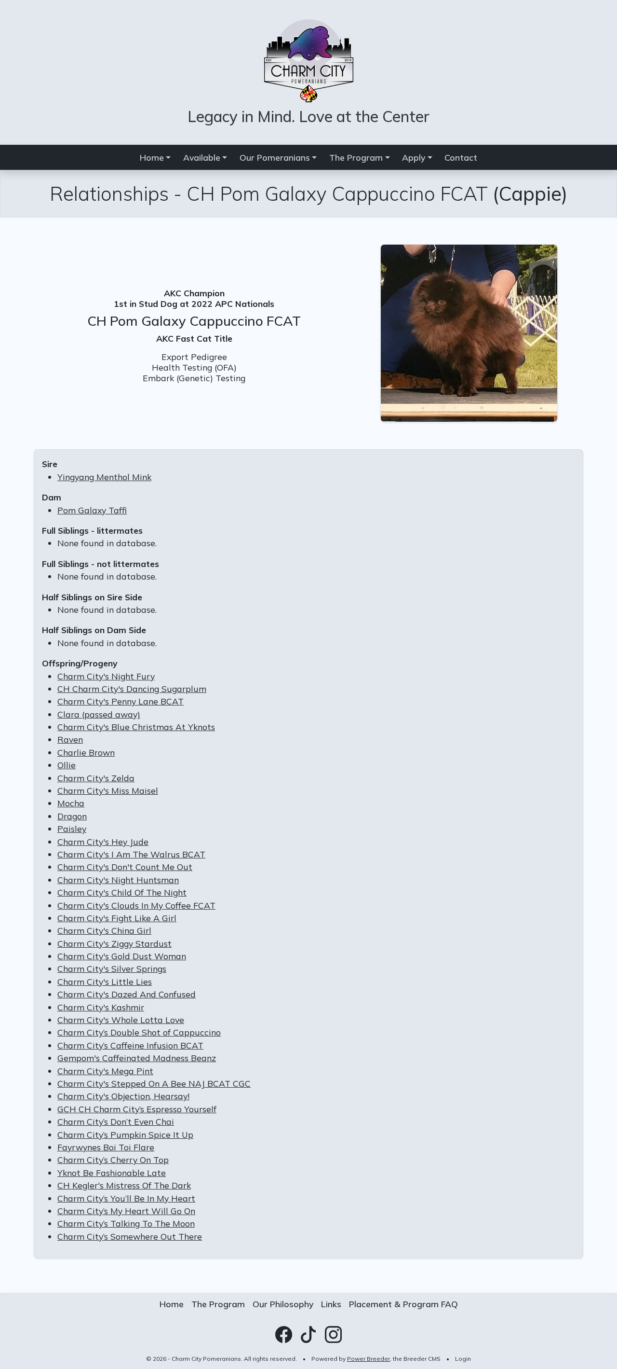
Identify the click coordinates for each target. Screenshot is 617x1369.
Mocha (70, 803)
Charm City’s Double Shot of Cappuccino (139, 1032)
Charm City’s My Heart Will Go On (126, 1210)
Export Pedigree (194, 356)
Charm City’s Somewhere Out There (129, 1236)
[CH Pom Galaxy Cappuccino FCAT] (469, 332)
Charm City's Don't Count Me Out (124, 866)
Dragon (72, 816)
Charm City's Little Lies (104, 981)
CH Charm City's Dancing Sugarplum (131, 688)
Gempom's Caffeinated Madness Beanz (136, 1057)
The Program (218, 1304)
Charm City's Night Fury (106, 676)
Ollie (66, 765)
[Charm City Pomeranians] (308, 59)
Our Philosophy (283, 1304)
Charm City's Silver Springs (111, 968)
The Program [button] (356, 157)
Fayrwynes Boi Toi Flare (105, 1147)
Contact (460, 157)
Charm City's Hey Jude (102, 841)
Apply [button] (413, 157)
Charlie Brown (86, 752)
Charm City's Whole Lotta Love (120, 1019)
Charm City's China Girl (104, 930)
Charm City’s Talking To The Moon (126, 1223)
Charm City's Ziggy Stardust (114, 943)
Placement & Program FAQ (403, 1304)
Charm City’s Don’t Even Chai (115, 1121)
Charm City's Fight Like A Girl (116, 918)
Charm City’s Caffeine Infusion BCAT (130, 1045)
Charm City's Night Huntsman (118, 879)
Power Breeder (368, 1358)
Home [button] (152, 157)
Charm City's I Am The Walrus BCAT (131, 854)
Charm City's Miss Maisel (107, 790)
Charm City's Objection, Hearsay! (123, 1096)
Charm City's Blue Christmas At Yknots (136, 726)
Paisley (71, 828)
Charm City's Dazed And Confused (126, 994)
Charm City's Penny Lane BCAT (120, 701)
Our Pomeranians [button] (275, 157)
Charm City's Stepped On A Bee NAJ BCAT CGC (154, 1083)
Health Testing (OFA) (194, 367)
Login (463, 1358)
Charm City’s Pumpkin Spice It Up (125, 1134)
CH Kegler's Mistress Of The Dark (124, 1185)
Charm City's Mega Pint (105, 1070)
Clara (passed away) (98, 714)
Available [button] (201, 157)
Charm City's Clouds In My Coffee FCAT (136, 905)
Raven (70, 739)
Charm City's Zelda (95, 778)
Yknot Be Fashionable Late (111, 1172)
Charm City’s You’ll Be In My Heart (126, 1198)
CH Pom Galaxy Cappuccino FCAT (194, 320)
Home (172, 1304)
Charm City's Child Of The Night (122, 892)
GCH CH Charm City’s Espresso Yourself (136, 1109)
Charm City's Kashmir (100, 1007)
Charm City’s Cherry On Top (113, 1159)
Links (331, 1304)
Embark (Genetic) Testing (194, 378)
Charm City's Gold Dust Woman (121, 956)
